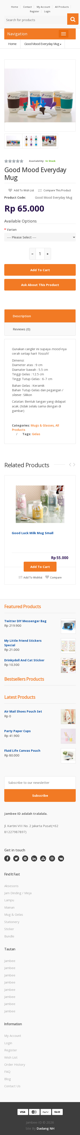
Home (14, 6)
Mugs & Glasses (42, 425)
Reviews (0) (21, 329)
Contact (27, 6)
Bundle (9, 936)
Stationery (11, 922)
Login (47, 11)
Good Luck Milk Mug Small (32, 533)
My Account (43, 6)
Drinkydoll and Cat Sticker (24, 660)
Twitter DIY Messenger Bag (25, 621)
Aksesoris (11, 886)
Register (34, 11)
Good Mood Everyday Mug (41, 44)
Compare (56, 577)
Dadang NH (45, 1128)
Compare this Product (57, 190)
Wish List (10, 1057)
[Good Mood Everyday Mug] (40, 95)
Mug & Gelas (13, 914)
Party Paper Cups (17, 731)
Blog (7, 1079)
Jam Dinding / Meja (18, 893)
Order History (14, 1064)
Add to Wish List (23, 190)
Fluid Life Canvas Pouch (22, 750)
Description (22, 316)
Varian (12, 229)
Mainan (9, 907)
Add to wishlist (32, 577)
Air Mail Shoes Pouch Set (23, 711)
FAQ (7, 1071)
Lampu (9, 900)
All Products (62, 6)
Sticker (9, 929)
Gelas (36, 434)
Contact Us (12, 1086)
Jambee (9, 961)
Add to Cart (40, 566)
